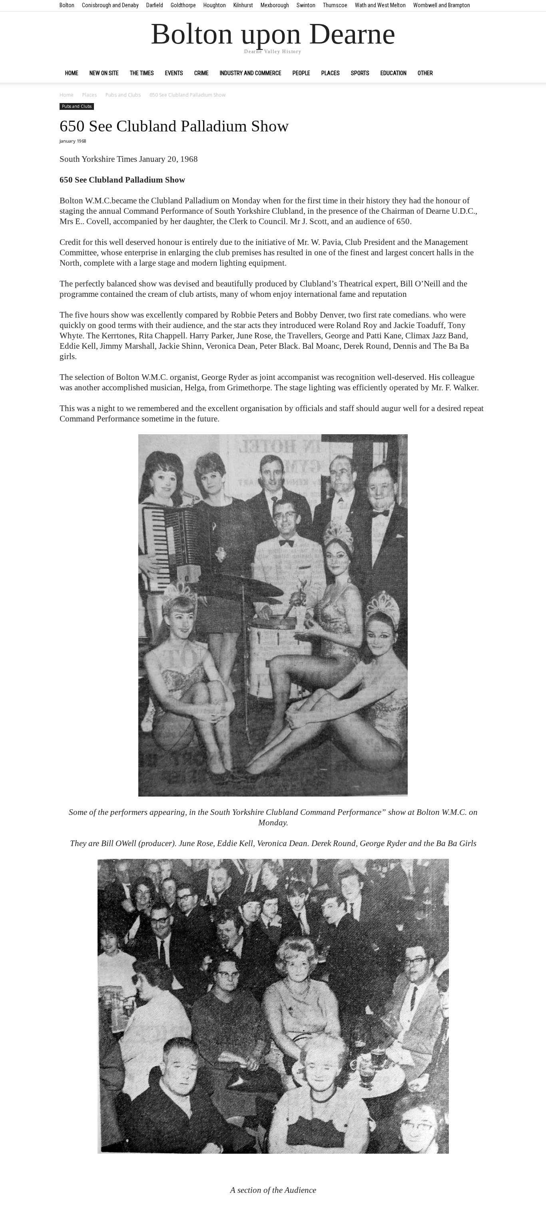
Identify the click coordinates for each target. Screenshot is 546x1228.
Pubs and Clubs (123, 94)
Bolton (67, 5)
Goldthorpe (183, 5)
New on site (104, 73)
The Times (142, 73)
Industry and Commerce (250, 73)
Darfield (154, 5)
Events (174, 73)
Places (330, 73)
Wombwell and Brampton (441, 5)
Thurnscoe (335, 5)
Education (394, 73)
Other (425, 73)
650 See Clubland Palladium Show (174, 126)
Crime (201, 73)
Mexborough (275, 5)
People (301, 73)
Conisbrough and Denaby (110, 5)
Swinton (306, 5)
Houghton (214, 5)
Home (71, 73)
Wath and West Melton (380, 5)
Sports (360, 73)
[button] (476, 73)
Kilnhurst (243, 5)
